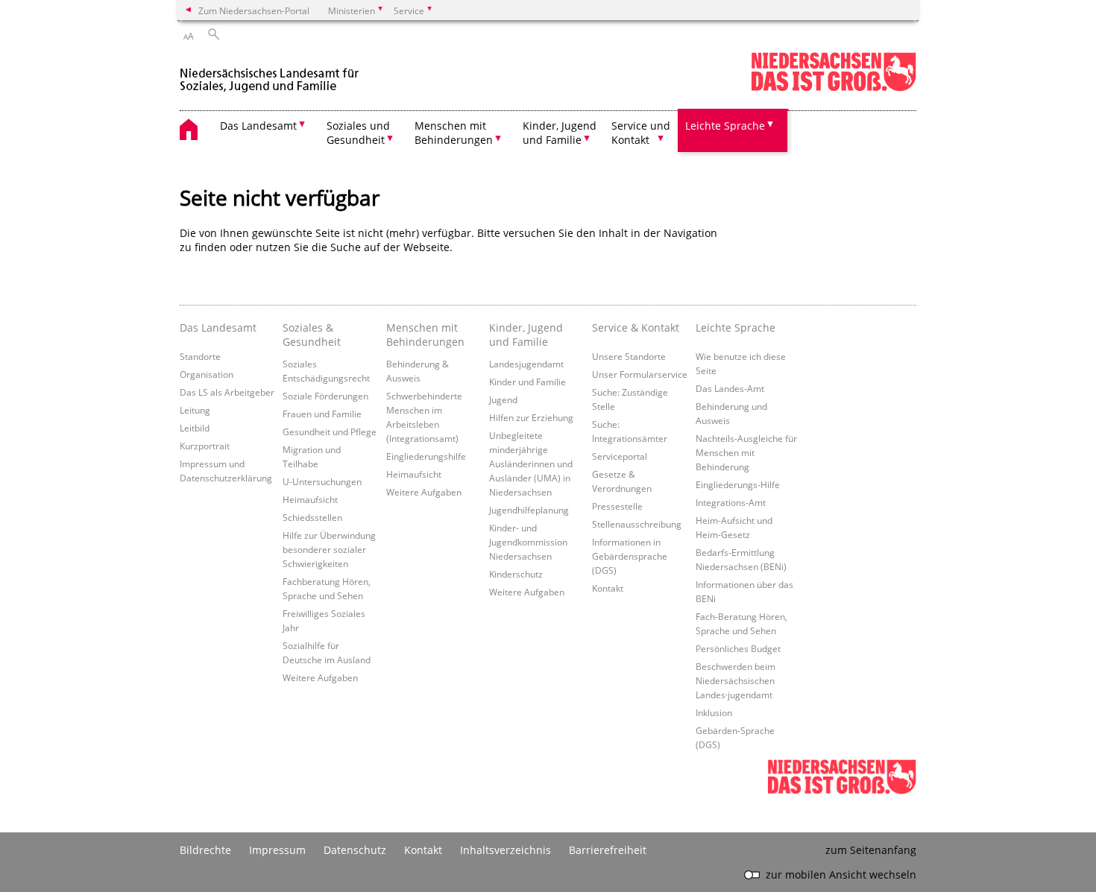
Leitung (195, 410)
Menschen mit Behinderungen (425, 334)
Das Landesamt (218, 327)
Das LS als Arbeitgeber (227, 392)
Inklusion (714, 712)
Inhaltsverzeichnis (505, 850)
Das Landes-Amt (730, 388)
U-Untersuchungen (322, 481)
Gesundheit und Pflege (330, 431)
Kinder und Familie (527, 382)
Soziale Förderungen (325, 396)
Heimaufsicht (310, 499)
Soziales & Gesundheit (312, 334)
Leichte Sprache (735, 327)
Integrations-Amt (731, 502)
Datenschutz (355, 850)
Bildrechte (205, 850)
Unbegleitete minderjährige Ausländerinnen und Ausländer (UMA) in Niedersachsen (531, 463)
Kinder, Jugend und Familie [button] (559, 132)
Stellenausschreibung (636, 524)
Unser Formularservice (639, 374)
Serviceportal (619, 456)
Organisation (206, 374)
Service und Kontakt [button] (640, 132)
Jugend (503, 399)
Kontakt (607, 588)
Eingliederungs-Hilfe (738, 484)
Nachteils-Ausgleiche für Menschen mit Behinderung (746, 452)
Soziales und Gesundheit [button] (358, 132)
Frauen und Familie (322, 414)
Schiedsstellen (312, 517)
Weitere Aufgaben (320, 677)
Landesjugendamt (526, 364)
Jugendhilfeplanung (529, 510)
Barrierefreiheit (607, 850)
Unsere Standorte (629, 356)
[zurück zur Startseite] (272, 73)
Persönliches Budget (738, 648)
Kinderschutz (516, 574)
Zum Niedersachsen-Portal (253, 10)
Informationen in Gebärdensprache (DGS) (629, 556)
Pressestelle (617, 506)
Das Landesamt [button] (258, 125)
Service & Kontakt (635, 327)
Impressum (277, 850)
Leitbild (195, 428)
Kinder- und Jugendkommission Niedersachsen (528, 542)
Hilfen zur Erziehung (531, 417)
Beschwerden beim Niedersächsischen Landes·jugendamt (735, 680)
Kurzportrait (205, 446)
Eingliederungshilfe (426, 456)
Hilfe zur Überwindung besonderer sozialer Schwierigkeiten (329, 549)
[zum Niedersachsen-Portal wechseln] (833, 88)
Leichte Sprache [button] (725, 125)
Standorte (200, 356)
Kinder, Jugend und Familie (526, 334)
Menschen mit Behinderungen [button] (454, 132)
